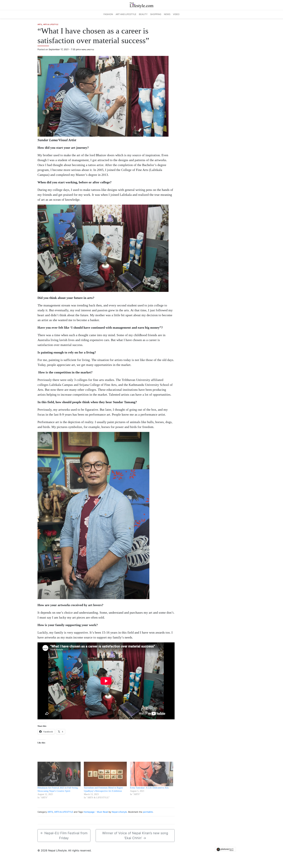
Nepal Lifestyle (88, 49)
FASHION (108, 14)
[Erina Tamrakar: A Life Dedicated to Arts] (151, 774)
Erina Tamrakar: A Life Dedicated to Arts (149, 788)
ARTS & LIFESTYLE (50, 24)
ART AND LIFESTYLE (126, 14)
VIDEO (176, 14)
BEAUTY (143, 14)
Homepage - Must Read (96, 812)
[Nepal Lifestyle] (141, 4)
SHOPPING (155, 14)
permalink (148, 812)
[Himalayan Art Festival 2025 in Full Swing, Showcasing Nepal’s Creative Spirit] (59, 774)
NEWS (167, 14)
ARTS (40, 24)
